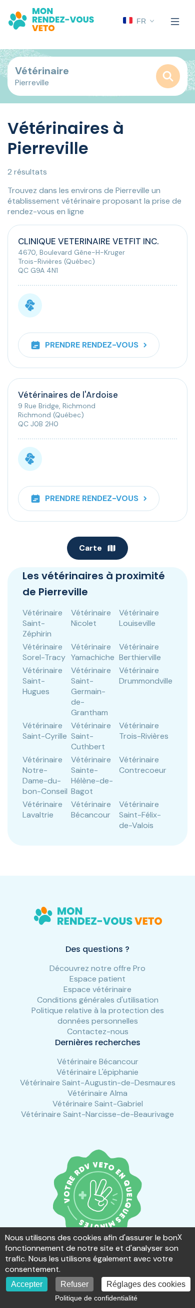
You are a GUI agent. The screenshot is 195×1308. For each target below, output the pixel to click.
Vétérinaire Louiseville (139, 617)
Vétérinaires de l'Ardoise (68, 394)
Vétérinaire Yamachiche (92, 652)
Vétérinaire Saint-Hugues (42, 681)
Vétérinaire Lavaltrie (42, 809)
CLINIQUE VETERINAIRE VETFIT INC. (88, 241)
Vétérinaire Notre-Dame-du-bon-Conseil (45, 775)
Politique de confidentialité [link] (96, 1298)
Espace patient (98, 978)
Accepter (26, 1284)
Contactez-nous (97, 1031)
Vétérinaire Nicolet (91, 617)
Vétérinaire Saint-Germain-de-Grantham (91, 691)
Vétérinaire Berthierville (140, 652)
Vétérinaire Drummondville (145, 675)
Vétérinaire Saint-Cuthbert (91, 736)
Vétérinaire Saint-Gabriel (97, 1103)
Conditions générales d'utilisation (97, 1000)
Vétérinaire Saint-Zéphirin (42, 623)
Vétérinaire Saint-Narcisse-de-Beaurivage (97, 1114)
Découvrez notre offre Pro (98, 968)
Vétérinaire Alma (98, 1093)
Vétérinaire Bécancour (91, 809)
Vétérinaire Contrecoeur (142, 764)
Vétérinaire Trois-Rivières (143, 730)
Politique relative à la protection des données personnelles (98, 1015)
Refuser (74, 1284)
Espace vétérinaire (98, 989)
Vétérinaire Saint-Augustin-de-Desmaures (98, 1082)
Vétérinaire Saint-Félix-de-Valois (140, 815)
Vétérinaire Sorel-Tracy (44, 652)
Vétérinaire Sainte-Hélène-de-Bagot (92, 775)
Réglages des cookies (146, 1284)
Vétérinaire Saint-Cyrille (44, 730)
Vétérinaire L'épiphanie (97, 1072)
